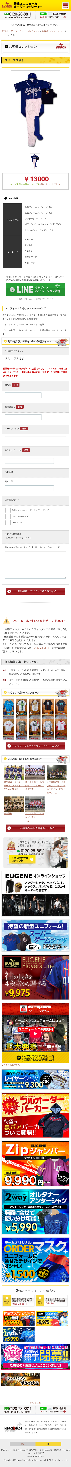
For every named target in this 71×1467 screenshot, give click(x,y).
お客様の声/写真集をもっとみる (37, 828)
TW (22, 1444)
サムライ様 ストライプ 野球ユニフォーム (34, 817)
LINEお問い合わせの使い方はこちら (35, 299)
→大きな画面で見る (10, 1065)
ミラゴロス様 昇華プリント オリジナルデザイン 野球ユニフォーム (56, 787)
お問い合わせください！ (50, 184)
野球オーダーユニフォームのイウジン (21, 31)
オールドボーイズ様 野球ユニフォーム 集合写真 (35, 785)
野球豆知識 (35, 1403)
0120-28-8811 (41, 647)
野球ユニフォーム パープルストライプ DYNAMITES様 (14, 785)
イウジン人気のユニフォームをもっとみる (37, 746)
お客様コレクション (52, 31)
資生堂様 (8, 813)
